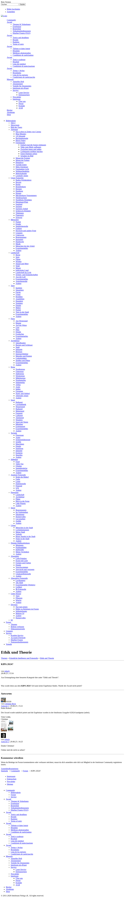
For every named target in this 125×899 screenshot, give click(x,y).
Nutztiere (19, 303)
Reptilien (19, 297)
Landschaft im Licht (23, 272)
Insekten (19, 288)
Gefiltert (19, 587)
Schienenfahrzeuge (23, 440)
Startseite (4, 771)
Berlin (18, 184)
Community (11, 20)
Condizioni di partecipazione (24, 66)
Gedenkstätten (21, 358)
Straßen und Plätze (23, 360)
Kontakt (22, 106)
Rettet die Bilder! (22, 477)
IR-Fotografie (21, 589)
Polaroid (19, 486)
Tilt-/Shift (19, 583)
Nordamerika (21, 380)
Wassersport (20, 407)
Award (9, 22)
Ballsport (19, 402)
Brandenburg (21, 187)
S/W (17, 488)
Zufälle (18, 521)
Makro (18, 308)
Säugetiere (20, 290)
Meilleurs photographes (22, 53)
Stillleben (14, 459)
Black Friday (21, 140)
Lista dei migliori (19, 64)
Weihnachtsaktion (22, 171)
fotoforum (16, 99)
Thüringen (20, 213)
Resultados (17, 73)
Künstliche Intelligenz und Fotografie (23, 658)
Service (15, 90)
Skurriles (19, 455)
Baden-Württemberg (23, 180)
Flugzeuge (20, 435)
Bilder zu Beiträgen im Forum (27, 609)
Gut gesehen (20, 519)
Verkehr (19, 534)
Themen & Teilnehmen (22, 24)
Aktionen (14, 129)
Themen (14, 624)
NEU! (13, 123)
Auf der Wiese (21, 325)
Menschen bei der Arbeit (25, 246)
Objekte (19, 466)
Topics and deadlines (21, 38)
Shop (9, 115)
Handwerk (20, 242)
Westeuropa (20, 376)
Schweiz (19, 217)
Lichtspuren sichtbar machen (32, 151)
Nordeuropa (20, 369)
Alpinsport (20, 418)
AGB (21, 108)
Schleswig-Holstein (23, 211)
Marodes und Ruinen (24, 356)
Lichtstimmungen (22, 530)
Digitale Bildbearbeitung (20, 543)
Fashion (19, 228)
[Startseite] (4, 16)
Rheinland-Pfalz (22, 202)
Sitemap (10, 784)
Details (18, 305)
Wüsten (18, 261)
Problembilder (21, 547)
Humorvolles (21, 517)
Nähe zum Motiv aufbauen (31, 147)
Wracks (18, 600)
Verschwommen (22, 567)
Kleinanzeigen (24, 95)
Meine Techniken (22, 552)
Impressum (11, 776)
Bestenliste (17, 29)
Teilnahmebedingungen (22, 31)
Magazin (10, 79)
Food (18, 462)
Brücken (19, 352)
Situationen (20, 514)
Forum (8, 622)
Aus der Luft (21, 277)
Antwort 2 (5, 742)
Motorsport (20, 411)
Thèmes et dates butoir (21, 49)
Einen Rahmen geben (29, 154)
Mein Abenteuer (22, 167)
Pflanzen (19, 598)
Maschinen (20, 444)
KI (12, 620)
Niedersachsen (21, 198)
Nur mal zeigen (21, 607)
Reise (13, 367)
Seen (17, 257)
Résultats (16, 51)
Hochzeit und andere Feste (26, 231)
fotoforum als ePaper (21, 88)
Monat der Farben (22, 160)
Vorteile (9, 644)
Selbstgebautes (21, 611)
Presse (21, 104)
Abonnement (18, 84)
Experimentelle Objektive (25, 585)
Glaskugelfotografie (23, 574)
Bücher (9, 110)
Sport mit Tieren (22, 422)
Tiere (13, 286)
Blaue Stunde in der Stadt (25, 536)
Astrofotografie (21, 281)
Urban (13, 525)
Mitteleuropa (20, 378)
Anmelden (11, 12)
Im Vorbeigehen (22, 512)
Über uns (22, 101)
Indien (18, 389)
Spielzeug (19, 448)
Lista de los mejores (20, 75)
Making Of (20, 613)
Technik (14, 433)
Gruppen (19, 233)
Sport (13, 400)
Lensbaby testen (22, 176)
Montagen (19, 545)
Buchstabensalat (22, 138)
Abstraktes (15, 556)
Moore (18, 268)
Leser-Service (24, 93)
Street (13, 508)
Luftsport (19, 415)
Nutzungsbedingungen (19, 642)
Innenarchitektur (22, 354)
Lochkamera (20, 580)
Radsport (19, 409)
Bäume (18, 323)
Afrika (18, 385)
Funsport (19, 413)
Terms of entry (18, 44)
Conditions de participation (23, 55)
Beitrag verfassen (17, 627)
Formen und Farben (23, 563)
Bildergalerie (11, 121)
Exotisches (20, 334)
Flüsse (18, 259)
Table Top (19, 464)
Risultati (16, 62)
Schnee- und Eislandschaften (27, 275)
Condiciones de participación (24, 77)
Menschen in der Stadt (24, 528)
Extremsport (20, 426)
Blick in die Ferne (22, 501)
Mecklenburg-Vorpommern (26, 195)
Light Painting (21, 558)
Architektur (15, 341)
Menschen (15, 220)
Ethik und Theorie (47, 658)
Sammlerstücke (21, 468)
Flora (13, 319)
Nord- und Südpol (23, 393)
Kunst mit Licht (22, 561)
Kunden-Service (17, 635)
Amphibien (20, 299)
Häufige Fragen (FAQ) (21, 33)
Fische (18, 292)
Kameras (19, 453)
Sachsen (19, 206)
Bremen (19, 189)
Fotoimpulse (20, 143)
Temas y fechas (19, 71)
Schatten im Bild (27, 156)
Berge (18, 255)
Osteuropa (20, 371)
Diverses (14, 605)
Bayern (18, 182)
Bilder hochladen (13, 9)
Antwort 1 (5, 706)
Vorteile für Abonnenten (22, 86)
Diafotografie (21, 484)
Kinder (18, 224)
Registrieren (13, 769)
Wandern (19, 420)
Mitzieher (19, 424)
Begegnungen (21, 237)
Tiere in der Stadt (22, 312)
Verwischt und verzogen (25, 569)
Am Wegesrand (22, 321)
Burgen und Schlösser (24, 345)
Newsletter (17, 97)
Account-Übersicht (18, 638)
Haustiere (19, 301)
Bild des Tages (16, 127)
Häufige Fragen (17, 640)
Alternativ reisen (22, 396)
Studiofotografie (22, 226)
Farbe (18, 479)
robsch (7, 671)
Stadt (18, 347)
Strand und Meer (22, 264)
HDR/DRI (20, 550)
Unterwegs (20, 235)
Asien (18, 387)
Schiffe (18, 442)
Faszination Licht (22, 169)
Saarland (19, 204)
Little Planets (21, 503)
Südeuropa (20, 374)
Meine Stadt (20, 532)
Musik (18, 244)
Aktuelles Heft (18, 82)
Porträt (18, 222)
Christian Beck (10, 704)
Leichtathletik (21, 404)
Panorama (14, 492)
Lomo (18, 481)
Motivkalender (21, 173)
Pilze (17, 330)
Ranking (16, 42)
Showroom (15, 125)
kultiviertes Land (22, 270)
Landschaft (15, 253)
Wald (18, 266)
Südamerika (20, 382)
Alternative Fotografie (19, 578)
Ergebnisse (17, 27)
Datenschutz (11, 779)
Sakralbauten (21, 343)
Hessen (18, 193)
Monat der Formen (23, 158)
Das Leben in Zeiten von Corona (28, 132)
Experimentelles (22, 248)
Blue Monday (21, 134)
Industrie (19, 349)
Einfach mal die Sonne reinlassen (33, 145)
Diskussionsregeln (18, 629)
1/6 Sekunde (20, 136)
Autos (18, 437)
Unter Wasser (16, 594)
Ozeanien (19, 391)
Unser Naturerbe (17, 178)
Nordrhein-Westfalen (24, 200)
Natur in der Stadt (22, 539)
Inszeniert (19, 239)
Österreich (20, 215)
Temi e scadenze (19, 60)
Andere (18, 250)
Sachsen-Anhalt (22, 209)
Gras (17, 327)
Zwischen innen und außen (31, 149)
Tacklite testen (21, 165)
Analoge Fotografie (18, 475)
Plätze (18, 499)
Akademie (11, 112)
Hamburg (19, 191)
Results (15, 40)
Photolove (19, 162)
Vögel (18, 294)
